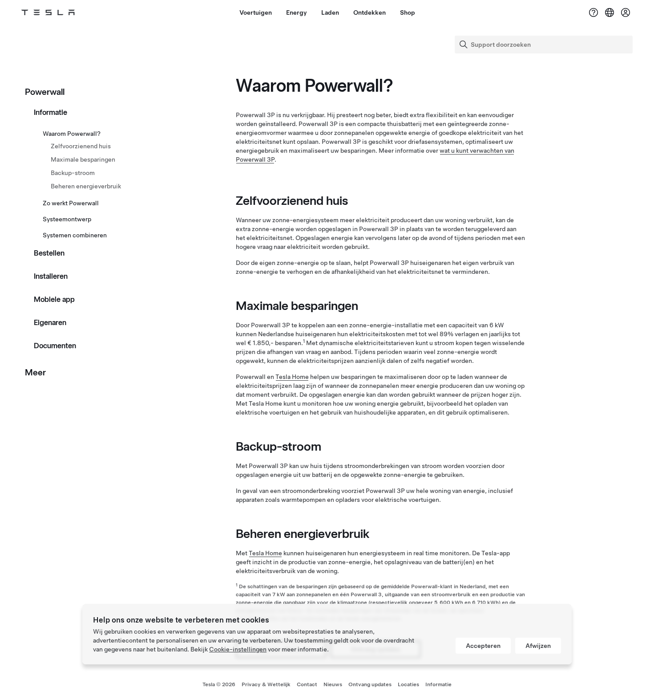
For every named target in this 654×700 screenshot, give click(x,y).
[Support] (593, 12)
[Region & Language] (609, 12)
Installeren (51, 276)
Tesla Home (292, 376)
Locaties (408, 684)
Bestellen (49, 252)
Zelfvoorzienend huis (81, 146)
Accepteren (483, 645)
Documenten (55, 345)
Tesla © (218, 684)
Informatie (50, 112)
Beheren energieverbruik (86, 186)
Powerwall (45, 91)
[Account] (625, 12)
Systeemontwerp (67, 219)
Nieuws (332, 684)
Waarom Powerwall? (72, 133)
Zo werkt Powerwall (71, 203)
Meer (35, 372)
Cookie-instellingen (237, 649)
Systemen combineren (75, 235)
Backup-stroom (73, 172)
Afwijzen (538, 645)
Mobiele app (54, 299)
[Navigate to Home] (48, 12)
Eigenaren (50, 322)
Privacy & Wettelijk (266, 684)
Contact (307, 684)
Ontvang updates (370, 684)
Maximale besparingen (83, 159)
